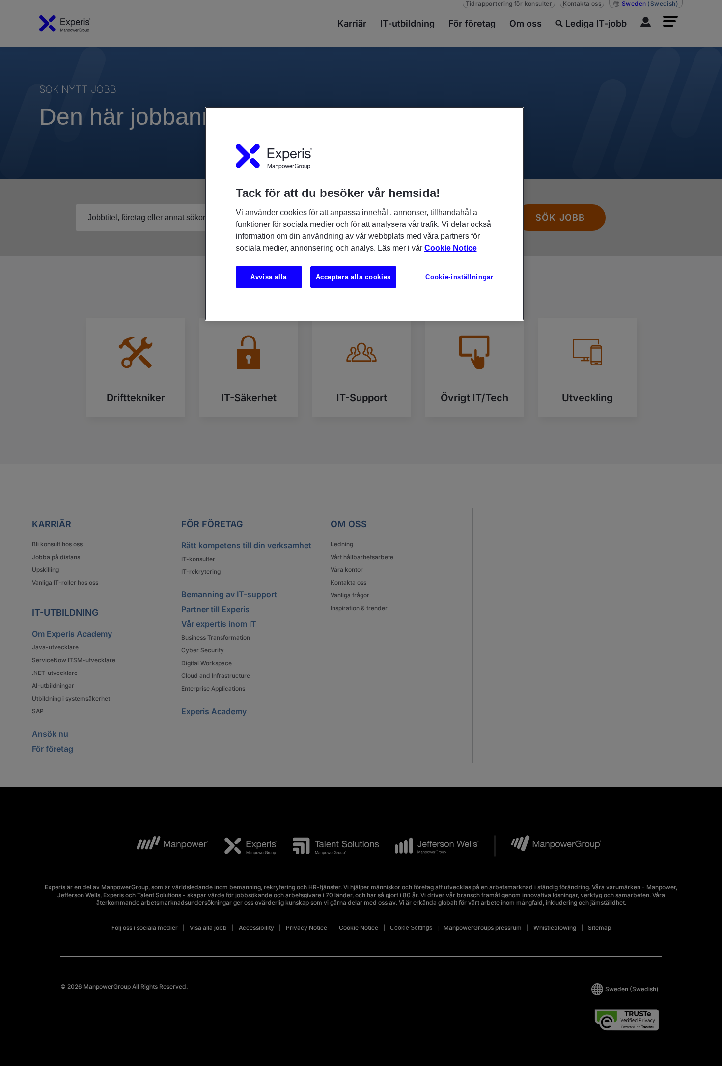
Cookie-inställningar (459, 277)
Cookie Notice (450, 248)
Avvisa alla (268, 277)
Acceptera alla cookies (353, 277)
